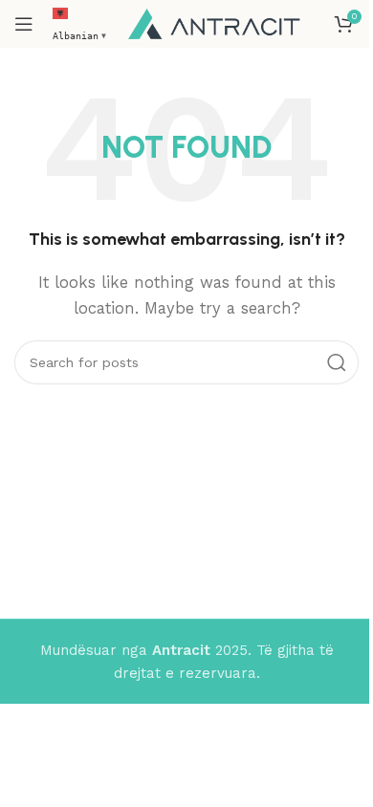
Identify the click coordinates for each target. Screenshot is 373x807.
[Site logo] (214, 23)
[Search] (337, 362)
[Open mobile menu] (24, 24)
